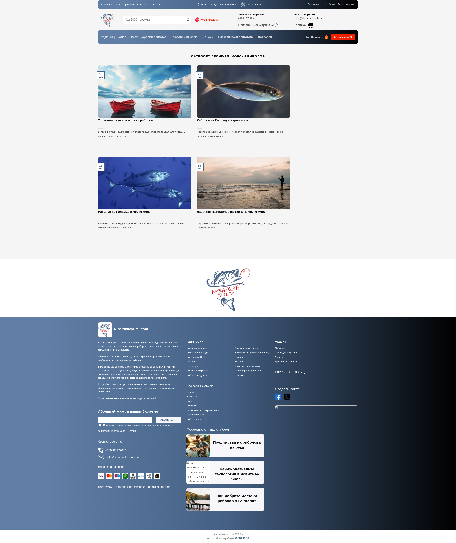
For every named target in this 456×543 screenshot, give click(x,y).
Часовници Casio (185, 37)
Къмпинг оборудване (247, 347)
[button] (258, 25)
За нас (332, 4)
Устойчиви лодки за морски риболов (125, 120)
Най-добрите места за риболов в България (236, 498)
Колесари (265, 37)
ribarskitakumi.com (150, 4)
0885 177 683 (246, 18)
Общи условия (195, 414)
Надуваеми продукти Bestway (252, 352)
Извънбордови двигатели (149, 37)
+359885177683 (115, 450)
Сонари (208, 37)
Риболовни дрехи (197, 375)
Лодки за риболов (113, 37)
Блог (340, 4)
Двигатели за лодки (198, 352)
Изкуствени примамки (247, 366)
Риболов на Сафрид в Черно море (222, 120)
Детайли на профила (287, 361)
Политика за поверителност (203, 410)
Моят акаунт (282, 347)
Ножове (239, 375)
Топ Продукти (314, 37)
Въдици (239, 357)
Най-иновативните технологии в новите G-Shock (237, 474)
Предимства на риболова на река (237, 444)
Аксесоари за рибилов (248, 370)
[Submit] (188, 20)
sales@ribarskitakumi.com (308, 18)
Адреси (279, 357)
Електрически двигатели (235, 37)
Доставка (192, 405)
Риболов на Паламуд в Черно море (124, 211)
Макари (239, 361)
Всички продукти (317, 4)
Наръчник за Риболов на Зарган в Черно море (231, 211)
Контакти (350, 4)
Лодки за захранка (197, 370)
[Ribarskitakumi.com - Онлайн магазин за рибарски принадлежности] (108, 19)
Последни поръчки (286, 352)
